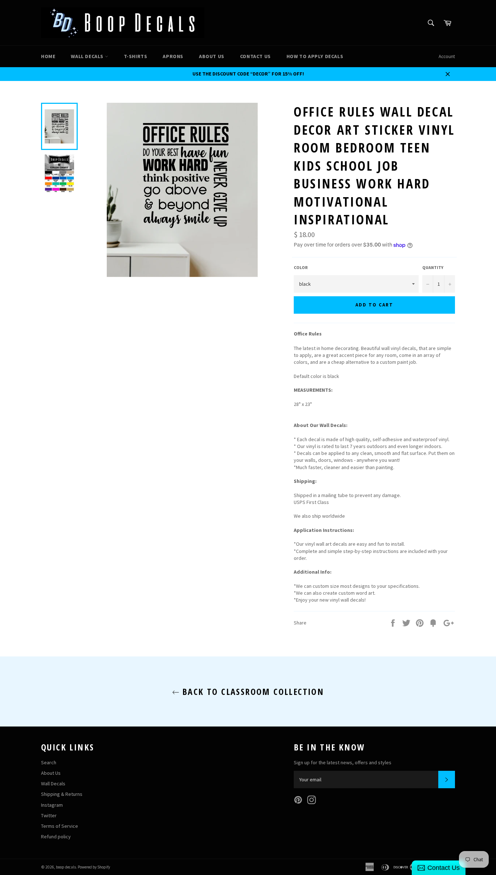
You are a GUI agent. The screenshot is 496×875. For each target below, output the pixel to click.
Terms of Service (59, 826)
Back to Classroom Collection (251, 691)
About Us (211, 56)
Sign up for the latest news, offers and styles (342, 762)
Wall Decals (88, 56)
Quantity (432, 267)
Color (301, 267)
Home (48, 56)
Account (447, 56)
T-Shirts (135, 56)
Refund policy (56, 836)
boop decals (66, 867)
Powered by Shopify (94, 867)
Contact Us (255, 56)
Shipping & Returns (61, 794)
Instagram (52, 805)
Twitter (49, 815)
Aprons (173, 56)
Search (48, 762)
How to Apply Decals (314, 56)
